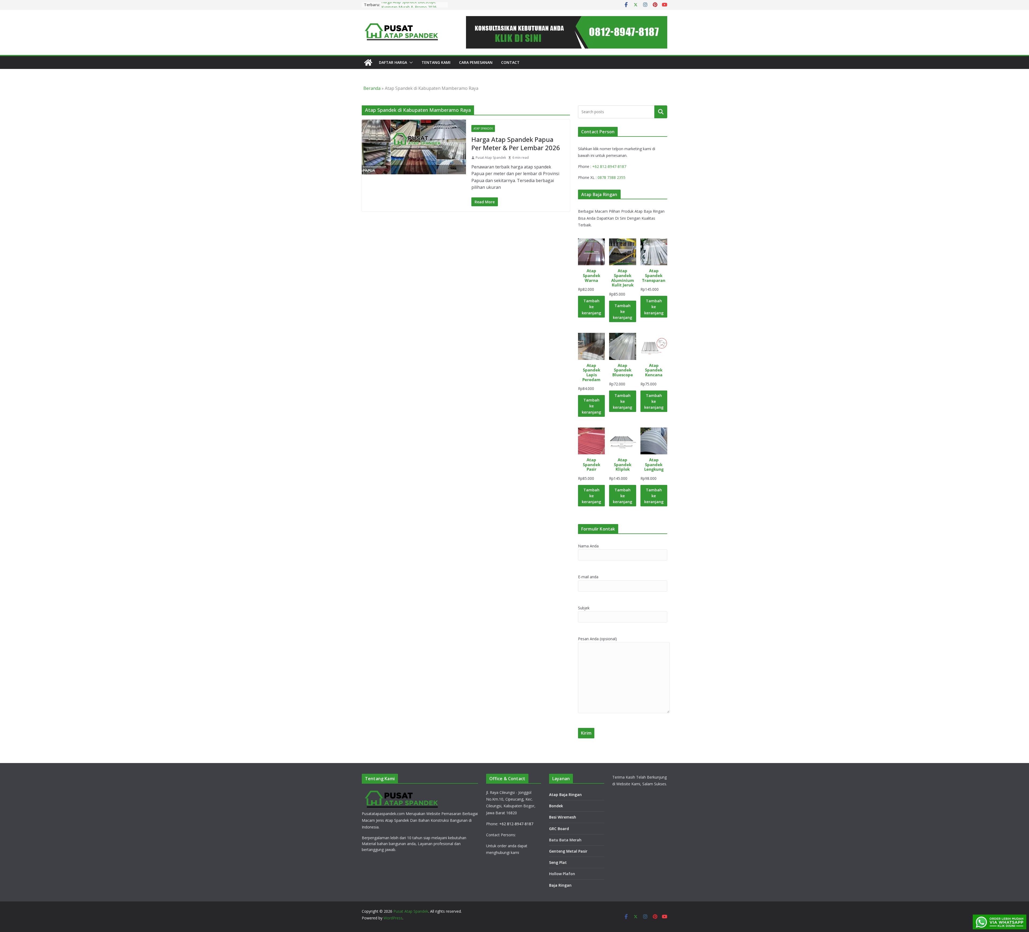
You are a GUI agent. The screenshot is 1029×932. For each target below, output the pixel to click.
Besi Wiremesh (562, 817)
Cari (661, 112)
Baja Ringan (560, 885)
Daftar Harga (393, 62)
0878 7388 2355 (611, 177)
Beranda (372, 88)
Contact (510, 62)
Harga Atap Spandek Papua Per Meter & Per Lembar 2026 (515, 143)
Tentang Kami (436, 62)
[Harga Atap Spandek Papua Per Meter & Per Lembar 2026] (414, 147)
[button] (410, 62)
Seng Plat (558, 862)
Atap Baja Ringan (565, 794)
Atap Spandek (483, 128)
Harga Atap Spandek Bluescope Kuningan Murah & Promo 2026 (409, 7)
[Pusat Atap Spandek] (368, 62)
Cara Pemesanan (476, 62)
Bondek (556, 805)
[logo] (402, 791)
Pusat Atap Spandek (491, 157)
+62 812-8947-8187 (609, 166)
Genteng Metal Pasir (568, 851)
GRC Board (559, 828)
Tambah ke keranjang (591, 306)
